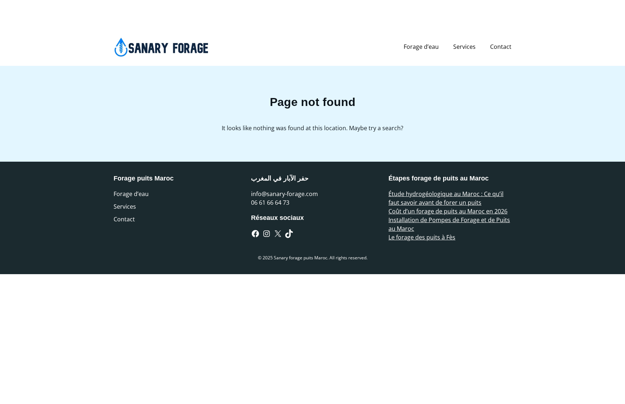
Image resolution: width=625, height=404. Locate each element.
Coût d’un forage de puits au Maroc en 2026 (447, 211)
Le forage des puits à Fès (421, 237)
